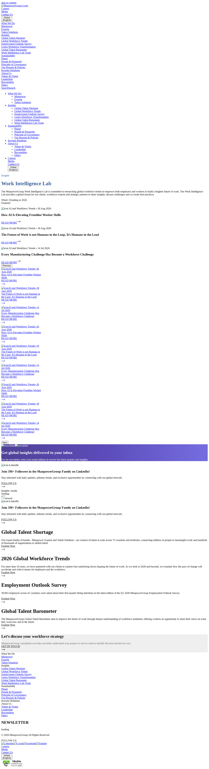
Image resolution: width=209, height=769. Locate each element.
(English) (7, 18)
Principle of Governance (13, 695)
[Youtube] (41, 743)
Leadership (7, 709)
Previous (7, 265)
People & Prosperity (11, 692)
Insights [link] (5, 665)
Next (5, 442)
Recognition (7, 712)
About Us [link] (6, 703)
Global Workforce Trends (14, 671)
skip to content (8, 2)
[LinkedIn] (7, 743)
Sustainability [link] (8, 686)
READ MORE (9, 222)
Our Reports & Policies (13, 697)
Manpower (7, 656)
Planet (4, 689)
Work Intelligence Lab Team (16, 683)
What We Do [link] (8, 653)
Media (4, 11)
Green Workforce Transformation (18, 677)
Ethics (4, 715)
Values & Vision (9, 706)
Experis (5, 659)
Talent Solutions (9, 662)
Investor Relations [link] (10, 700)
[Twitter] (18, 743)
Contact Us (7, 14)
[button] (108, 93)
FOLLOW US (8, 483)
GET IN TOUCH (10, 646)
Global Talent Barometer (14, 680)
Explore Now (8, 546)
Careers (5, 8)
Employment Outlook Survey (16, 674)
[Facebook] (29, 743)
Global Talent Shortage (13, 668)
